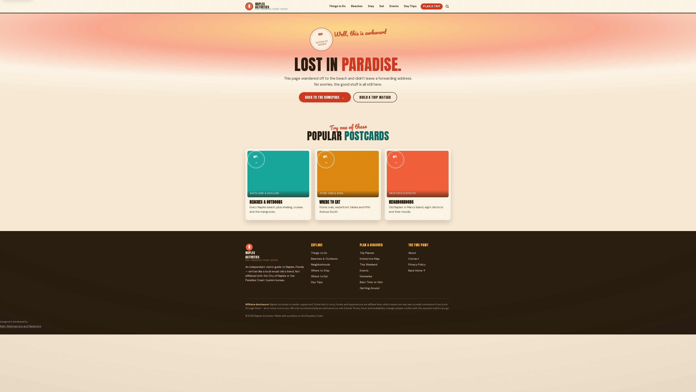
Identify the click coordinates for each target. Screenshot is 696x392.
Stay (371, 6)
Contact (413, 259)
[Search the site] (447, 6)
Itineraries (366, 276)
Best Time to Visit (371, 282)
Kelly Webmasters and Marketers (20, 326)
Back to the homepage (325, 97)
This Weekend (368, 264)
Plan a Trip (431, 6)
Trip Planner (367, 253)
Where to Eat (319, 276)
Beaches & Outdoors (324, 259)
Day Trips (410, 6)
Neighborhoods (320, 264)
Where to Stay (320, 270)
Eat (382, 6)
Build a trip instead (375, 97)
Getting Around (369, 288)
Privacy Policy (417, 264)
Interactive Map (370, 259)
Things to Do (337, 6)
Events (394, 6)
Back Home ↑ (417, 270)
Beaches (356, 6)
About (412, 253)
